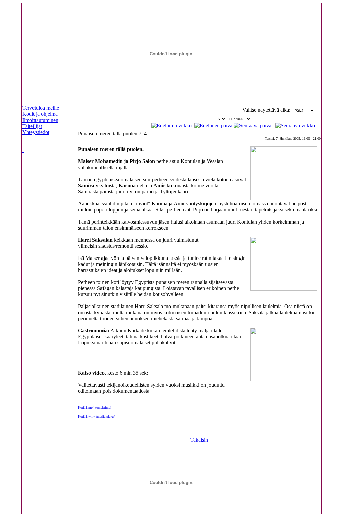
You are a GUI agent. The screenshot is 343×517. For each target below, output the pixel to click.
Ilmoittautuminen (40, 120)
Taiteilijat (32, 126)
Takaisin (199, 440)
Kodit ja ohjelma (40, 114)
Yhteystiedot (35, 132)
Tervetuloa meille (40, 108)
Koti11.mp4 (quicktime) (94, 407)
